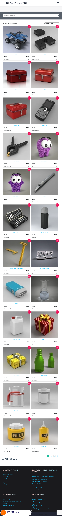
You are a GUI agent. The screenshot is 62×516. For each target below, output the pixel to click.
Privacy (5, 480)
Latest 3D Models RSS (8, 505)
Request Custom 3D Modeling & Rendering (43, 476)
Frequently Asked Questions (39, 487)
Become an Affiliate (37, 489)
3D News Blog (6, 499)
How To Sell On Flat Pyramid (39, 481)
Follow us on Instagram (40, 506)
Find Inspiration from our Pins (42, 509)
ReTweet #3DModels (39, 500)
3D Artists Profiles (36, 483)
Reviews (34, 485)
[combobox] (31, 15)
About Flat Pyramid (8, 474)
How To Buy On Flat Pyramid (39, 479)
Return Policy (6, 478)
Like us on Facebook (39, 503)
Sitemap (5, 503)
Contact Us (5, 485)
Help (4, 482)
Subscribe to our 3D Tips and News (12, 501)
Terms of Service (7, 476)
